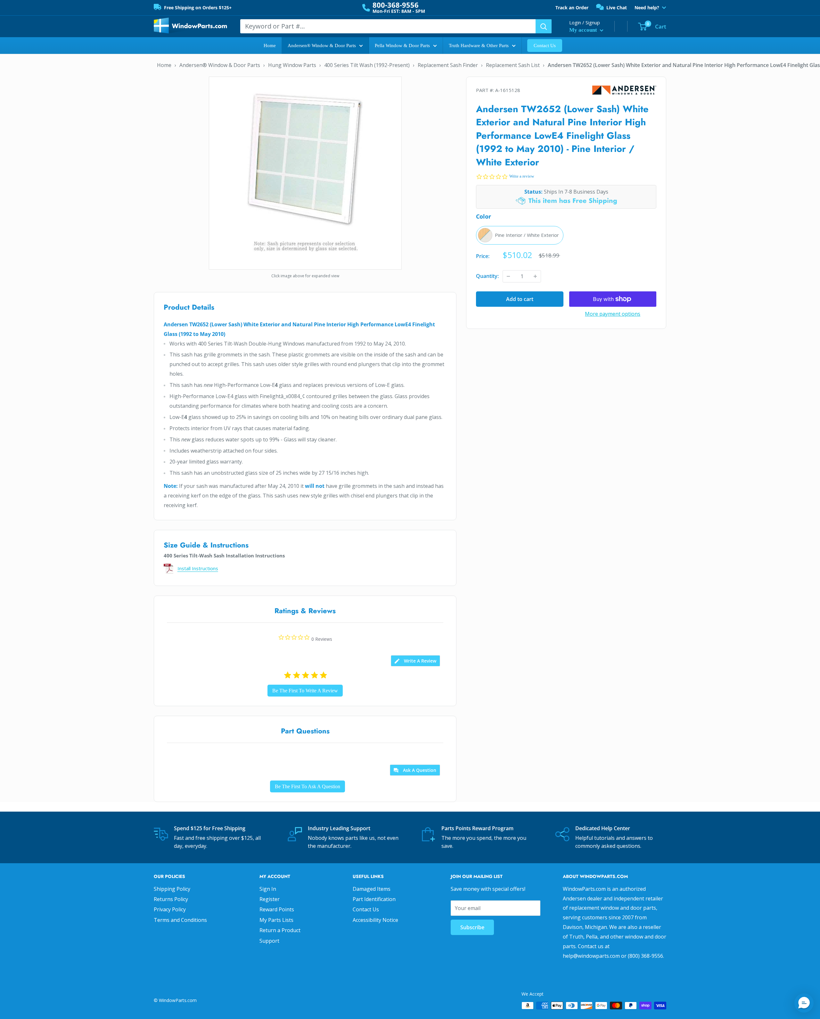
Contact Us (545, 45)
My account (583, 30)
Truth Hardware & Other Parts (479, 45)
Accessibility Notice (375, 919)
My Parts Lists (276, 919)
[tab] (415, 660)
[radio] (519, 235)
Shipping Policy (172, 888)
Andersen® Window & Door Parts (322, 45)
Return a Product (279, 930)
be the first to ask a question (307, 786)
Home (270, 45)
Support (269, 940)
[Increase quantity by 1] (535, 276)
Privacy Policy (170, 909)
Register (269, 899)
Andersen (624, 90)
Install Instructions (197, 568)
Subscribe (472, 927)
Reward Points (276, 909)
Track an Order (571, 7)
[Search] (544, 26)
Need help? (647, 8)
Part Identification (374, 899)
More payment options (612, 313)
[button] (804, 1003)
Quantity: (487, 276)
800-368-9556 (396, 5)
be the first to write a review (305, 690)
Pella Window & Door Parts (402, 45)
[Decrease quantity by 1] (508, 276)
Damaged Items (371, 888)
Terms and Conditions (180, 919)
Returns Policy (171, 899)
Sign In (267, 888)
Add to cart (519, 299)
